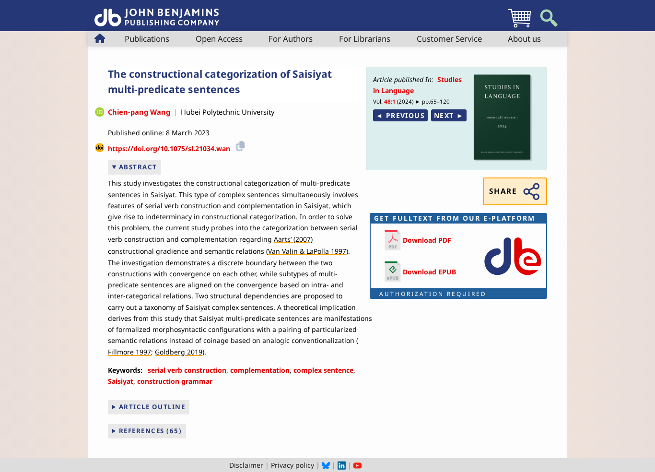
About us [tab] (524, 38)
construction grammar (174, 381)
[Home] (156, 12)
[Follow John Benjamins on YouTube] (357, 465)
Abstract (138, 167)
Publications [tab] (147, 38)
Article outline (152, 406)
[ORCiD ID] (99, 112)
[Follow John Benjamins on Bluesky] (326, 465)
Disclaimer (246, 465)
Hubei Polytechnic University (227, 112)
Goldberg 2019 (178, 351)
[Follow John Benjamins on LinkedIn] (342, 465)
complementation (260, 370)
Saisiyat (120, 381)
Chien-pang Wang (139, 112)
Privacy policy (292, 465)
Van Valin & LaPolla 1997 (307, 251)
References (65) (150, 430)
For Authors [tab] (291, 38)
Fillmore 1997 (129, 351)
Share (503, 191)
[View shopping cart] (519, 27)
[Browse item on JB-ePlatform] (512, 277)
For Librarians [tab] (364, 38)
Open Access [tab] (219, 38)
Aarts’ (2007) (293, 239)
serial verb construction (187, 370)
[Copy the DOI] (239, 145)
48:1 (390, 101)
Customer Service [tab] (449, 38)
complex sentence (323, 370)
